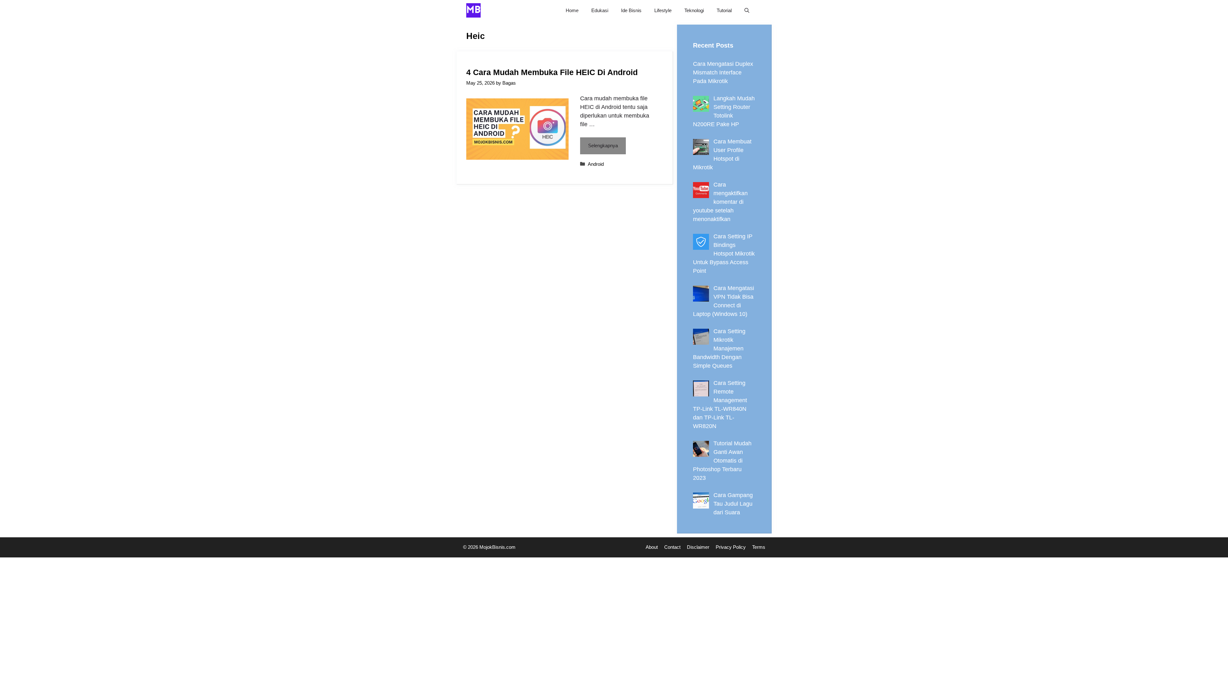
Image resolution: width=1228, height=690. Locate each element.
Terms (758, 547)
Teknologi (694, 10)
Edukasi (599, 10)
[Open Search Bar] (747, 10)
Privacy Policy (731, 547)
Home (572, 10)
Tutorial (724, 10)
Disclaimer (698, 547)
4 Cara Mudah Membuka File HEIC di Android (552, 72)
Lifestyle (663, 10)
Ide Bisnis (631, 10)
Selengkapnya (603, 145)
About (652, 547)
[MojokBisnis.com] (473, 10)
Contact (672, 547)
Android (596, 164)
